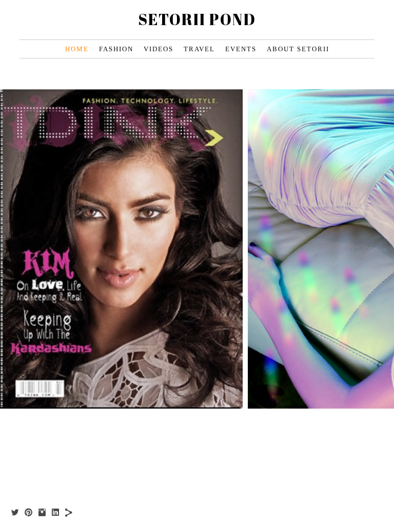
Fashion (116, 49)
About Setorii (298, 49)
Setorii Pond (197, 19)
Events (241, 49)
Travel (199, 49)
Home (77, 49)
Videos (158, 49)
